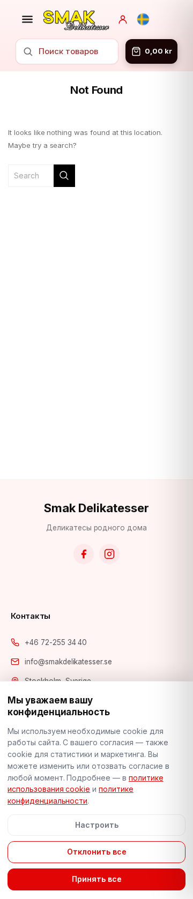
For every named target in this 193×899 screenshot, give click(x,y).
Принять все (97, 878)
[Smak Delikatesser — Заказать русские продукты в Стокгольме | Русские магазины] (76, 19)
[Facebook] (83, 554)
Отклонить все (97, 851)
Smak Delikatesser (96, 508)
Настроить (96, 824)
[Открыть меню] (27, 19)
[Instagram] (109, 554)
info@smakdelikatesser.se (68, 661)
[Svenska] (143, 19)
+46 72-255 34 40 (56, 642)
